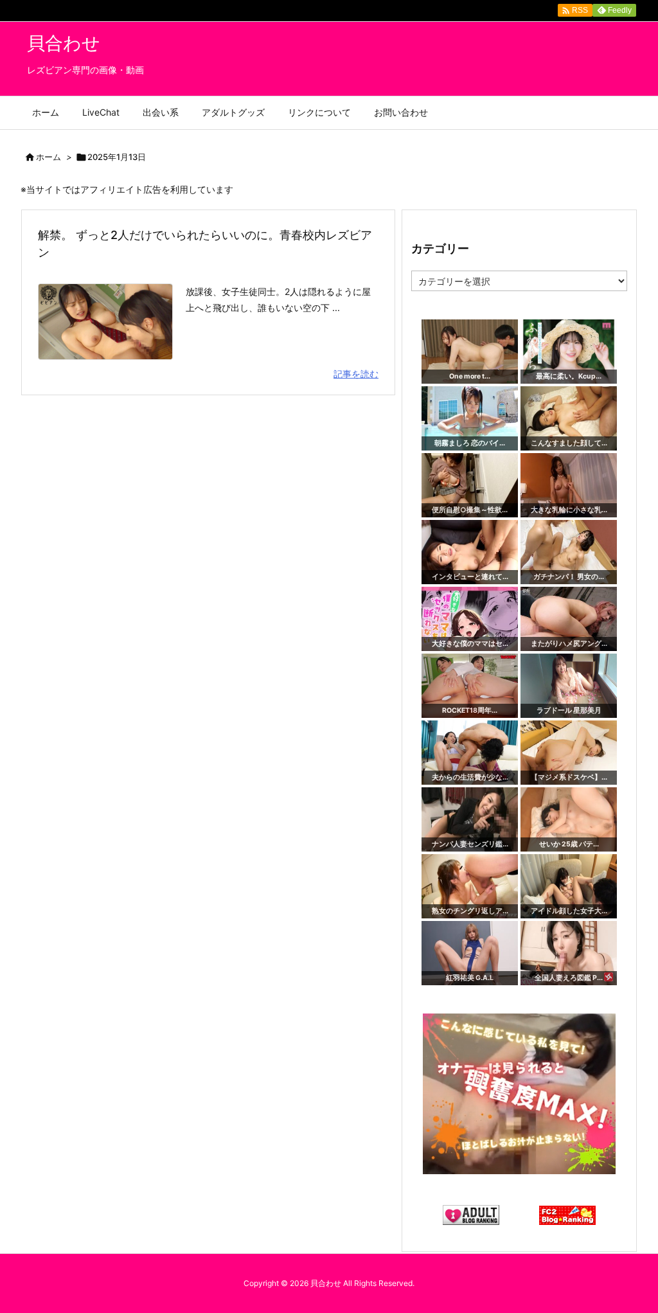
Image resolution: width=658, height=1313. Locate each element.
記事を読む (355, 373)
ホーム (48, 157)
